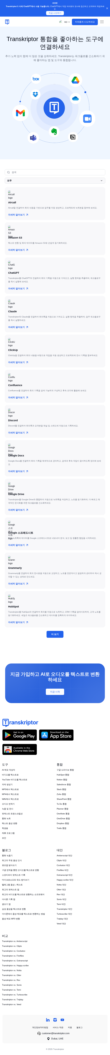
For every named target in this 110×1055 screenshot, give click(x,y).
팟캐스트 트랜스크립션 (12, 813)
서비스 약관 (58, 1027)
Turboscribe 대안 (64, 914)
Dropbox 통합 (63, 823)
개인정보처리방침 (40, 1027)
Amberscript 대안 (64, 855)
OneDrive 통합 (63, 818)
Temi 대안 (61, 904)
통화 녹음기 (7, 855)
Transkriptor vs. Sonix (12, 985)
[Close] (107, 8)
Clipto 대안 (61, 860)
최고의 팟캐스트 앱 (10, 889)
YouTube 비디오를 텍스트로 (14, 779)
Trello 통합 (61, 828)
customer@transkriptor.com (55, 1033)
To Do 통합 (62, 804)
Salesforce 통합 (64, 784)
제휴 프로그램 (8, 833)
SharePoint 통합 (64, 799)
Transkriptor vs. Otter (11, 975)
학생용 (5, 828)
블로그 (79, 1027)
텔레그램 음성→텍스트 (12, 885)
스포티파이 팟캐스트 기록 (13, 875)
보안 (4, 838)
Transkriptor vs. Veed (11, 1004)
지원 (70, 1027)
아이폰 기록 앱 (8, 899)
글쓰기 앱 (6, 904)
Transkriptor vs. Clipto (12, 946)
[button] (64, 22)
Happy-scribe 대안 (65, 880)
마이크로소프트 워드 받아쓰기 (15, 880)
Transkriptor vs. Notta (11, 970)
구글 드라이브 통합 (65, 770)
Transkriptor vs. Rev (11, 980)
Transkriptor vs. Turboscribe (14, 995)
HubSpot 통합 (63, 775)
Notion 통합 (62, 779)
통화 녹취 (6, 818)
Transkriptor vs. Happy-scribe (15, 965)
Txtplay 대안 (62, 919)
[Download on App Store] (56, 734)
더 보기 (55, 634)
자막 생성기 (7, 784)
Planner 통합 (62, 809)
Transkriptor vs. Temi (11, 990)
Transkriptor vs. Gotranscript (15, 960)
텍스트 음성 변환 (9, 823)
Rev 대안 (61, 894)
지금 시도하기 (55, 13)
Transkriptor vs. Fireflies (13, 956)
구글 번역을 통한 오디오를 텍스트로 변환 (20, 870)
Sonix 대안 (61, 899)
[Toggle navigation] (102, 22)
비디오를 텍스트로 (10, 775)
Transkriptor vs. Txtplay (12, 999)
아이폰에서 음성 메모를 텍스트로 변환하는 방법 (23, 914)
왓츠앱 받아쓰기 (9, 865)
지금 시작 (55, 692)
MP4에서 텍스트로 (10, 794)
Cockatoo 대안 (63, 865)
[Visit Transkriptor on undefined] (48, 1020)
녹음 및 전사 (7, 809)
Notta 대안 (61, 885)
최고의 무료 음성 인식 (12, 860)
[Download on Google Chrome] (19, 749)
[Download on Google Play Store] (19, 734)
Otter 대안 (61, 889)
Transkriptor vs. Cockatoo (13, 951)
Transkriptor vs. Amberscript (14, 941)
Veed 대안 (61, 923)
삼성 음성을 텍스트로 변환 (14, 909)
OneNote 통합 (63, 813)
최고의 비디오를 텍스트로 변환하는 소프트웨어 (23, 894)
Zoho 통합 (61, 794)
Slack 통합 (61, 789)
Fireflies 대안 (62, 870)
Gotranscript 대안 (64, 875)
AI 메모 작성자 (8, 770)
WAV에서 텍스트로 (10, 799)
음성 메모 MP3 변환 (11, 919)
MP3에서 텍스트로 (10, 789)
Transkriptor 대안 (64, 909)
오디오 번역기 (8, 804)
